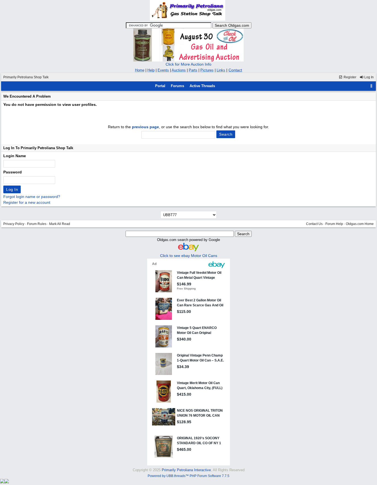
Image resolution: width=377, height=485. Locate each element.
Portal (160, 86)
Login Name (14, 156)
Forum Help (334, 224)
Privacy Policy (13, 224)
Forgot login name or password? (31, 196)
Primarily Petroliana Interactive (186, 470)
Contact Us (314, 224)
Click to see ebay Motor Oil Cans (188, 255)
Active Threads (202, 86)
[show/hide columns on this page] (371, 86)
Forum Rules (36, 224)
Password (12, 172)
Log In (368, 77)
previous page (145, 127)
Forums (177, 86)
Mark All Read (59, 224)
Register (349, 77)
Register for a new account (26, 202)
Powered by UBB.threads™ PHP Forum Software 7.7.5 (188, 476)
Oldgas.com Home (360, 224)
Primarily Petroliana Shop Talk (26, 77)
